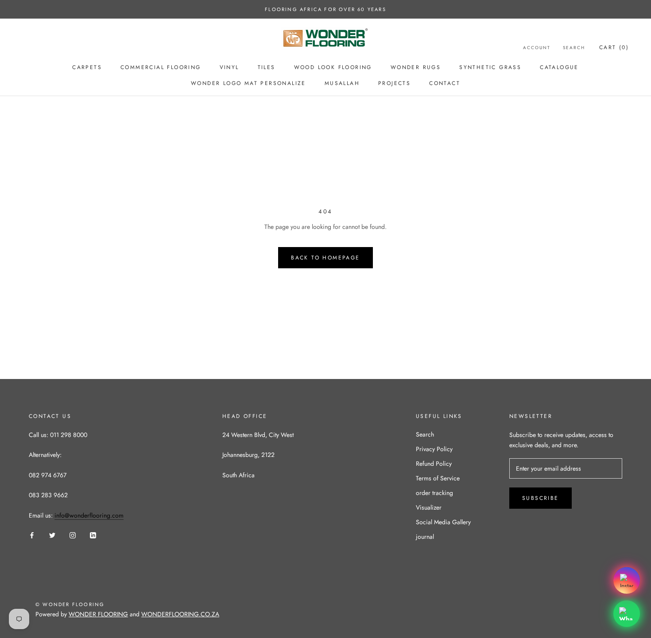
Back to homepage (325, 258)
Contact (444, 83)
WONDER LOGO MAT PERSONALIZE (248, 83)
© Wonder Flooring (70, 604)
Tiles (266, 67)
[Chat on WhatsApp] (626, 613)
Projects (394, 83)
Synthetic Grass (490, 67)
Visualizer (429, 507)
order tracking (434, 492)
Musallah (342, 83)
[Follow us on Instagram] (626, 580)
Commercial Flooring (160, 67)
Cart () (614, 47)
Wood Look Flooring (333, 67)
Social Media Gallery (443, 522)
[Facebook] (32, 535)
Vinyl (229, 67)
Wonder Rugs (416, 67)
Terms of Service (438, 478)
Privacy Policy (434, 449)
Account (536, 47)
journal (425, 536)
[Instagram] (73, 535)
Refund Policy (434, 463)
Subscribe (540, 498)
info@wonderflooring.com (89, 515)
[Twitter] (52, 535)
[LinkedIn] (93, 535)
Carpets (87, 67)
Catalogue (559, 67)
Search (574, 47)
